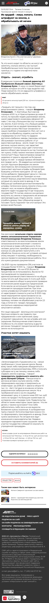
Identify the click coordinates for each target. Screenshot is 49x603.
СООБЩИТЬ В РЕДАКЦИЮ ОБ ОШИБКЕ (19, 529)
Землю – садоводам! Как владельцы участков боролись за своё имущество (27, 498)
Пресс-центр (33, 516)
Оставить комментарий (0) (24, 463)
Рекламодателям (22, 526)
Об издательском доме (13, 516)
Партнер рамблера (21, 591)
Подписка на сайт (11, 519)
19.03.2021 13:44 (7, 9)
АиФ (21, 59)
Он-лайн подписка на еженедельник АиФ (22, 523)
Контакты (7, 526)
